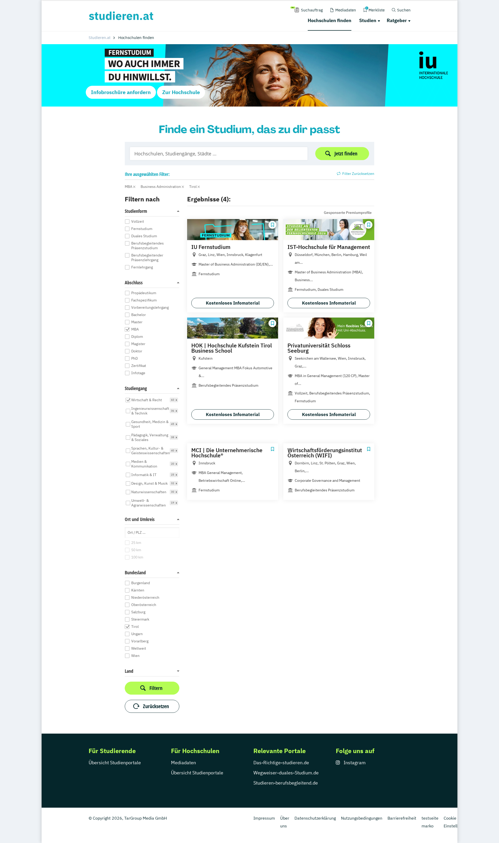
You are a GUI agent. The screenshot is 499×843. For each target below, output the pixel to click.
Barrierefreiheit (402, 818)
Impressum (264, 818)
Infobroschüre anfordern (121, 92)
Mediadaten (183, 763)
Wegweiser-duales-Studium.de (286, 773)
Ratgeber (397, 20)
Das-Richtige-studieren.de (281, 763)
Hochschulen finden (329, 20)
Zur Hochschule (181, 92)
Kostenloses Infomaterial (233, 303)
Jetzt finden (345, 153)
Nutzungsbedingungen (361, 818)
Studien (367, 20)
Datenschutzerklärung (315, 818)
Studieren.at (99, 37)
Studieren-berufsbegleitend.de (285, 783)
